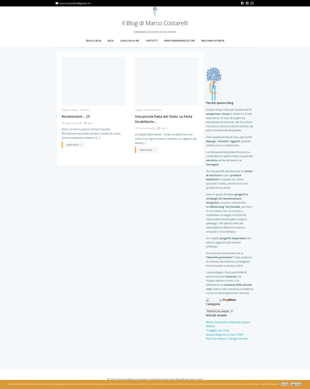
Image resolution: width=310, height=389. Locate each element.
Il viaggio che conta (217, 330)
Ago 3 (91, 123)
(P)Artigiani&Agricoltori (179, 40)
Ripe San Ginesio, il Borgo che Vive (227, 338)
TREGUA (84, 110)
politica (74, 110)
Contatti (152, 40)
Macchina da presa (212, 40)
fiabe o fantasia (153, 110)
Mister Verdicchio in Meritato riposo (228, 322)
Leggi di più (295, 384)
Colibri (199, 379)
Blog (111, 40)
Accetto (284, 384)
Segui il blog (93, 40)
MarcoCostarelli (74, 123)
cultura (65, 110)
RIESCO (210, 326)
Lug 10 (164, 128)
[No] (306, 384)
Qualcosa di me (129, 40)
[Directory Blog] (212, 300)
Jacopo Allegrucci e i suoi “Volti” (225, 334)
